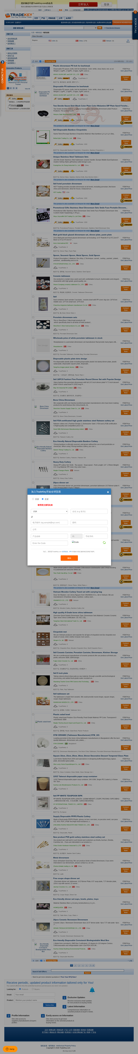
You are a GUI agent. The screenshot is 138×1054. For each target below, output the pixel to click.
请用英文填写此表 (45, 505)
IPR (70, 551)
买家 (37, 499)
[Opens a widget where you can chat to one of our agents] (10, 1049)
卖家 (47, 499)
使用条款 (65, 551)
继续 (69, 558)
